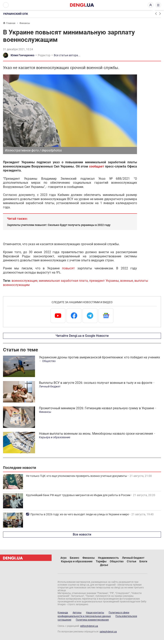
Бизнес (74, 557)
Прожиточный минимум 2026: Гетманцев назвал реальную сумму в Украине (96, 408)
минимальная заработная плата (63, 281)
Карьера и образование (54, 437)
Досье (104, 565)
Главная (10, 23)
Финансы (24, 23)
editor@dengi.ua (89, 626)
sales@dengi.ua (108, 631)
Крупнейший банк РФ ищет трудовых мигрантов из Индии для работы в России (78, 495)
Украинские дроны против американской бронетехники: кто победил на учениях (99, 357)
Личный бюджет (50, 386)
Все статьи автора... (67, 55)
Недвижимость (108, 557)
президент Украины (104, 281)
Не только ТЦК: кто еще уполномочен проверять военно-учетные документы (76, 475)
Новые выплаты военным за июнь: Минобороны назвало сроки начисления (96, 433)
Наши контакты (95, 612)
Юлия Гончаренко (22, 55)
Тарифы (101, 561)
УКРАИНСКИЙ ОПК (15, 13)
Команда (63, 612)
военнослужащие (24, 281)
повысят (68, 268)
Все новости (82, 534)
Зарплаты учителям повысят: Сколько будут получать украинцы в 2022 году (58, 225)
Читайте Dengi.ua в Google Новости (82, 336)
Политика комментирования (92, 619)
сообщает (96, 166)
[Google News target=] (106, 315)
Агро (63, 557)
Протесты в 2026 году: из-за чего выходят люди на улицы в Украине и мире (79, 514)
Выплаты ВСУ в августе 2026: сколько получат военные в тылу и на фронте (95, 383)
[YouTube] (58, 315)
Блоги (143, 561)
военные (126, 281)
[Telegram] (90, 315)
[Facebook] (74, 315)
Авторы (77, 612)
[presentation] (156, 13)
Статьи (131, 561)
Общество (49, 361)
